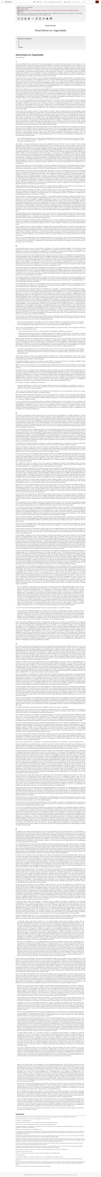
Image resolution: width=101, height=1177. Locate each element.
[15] (73, 767)
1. (18, 40)
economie (50, 10)
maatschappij (70, 10)
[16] (68, 926)
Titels (36, 1174)
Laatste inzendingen (55, 1174)
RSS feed (32, 1174)
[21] (59, 1101)
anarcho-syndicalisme (36, 10)
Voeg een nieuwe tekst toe (71, 1174)
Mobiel (62, 1174)
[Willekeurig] (77, 2)
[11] (37, 627)
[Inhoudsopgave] (34, 2)
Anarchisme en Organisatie (24, 38)
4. (18, 44)
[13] (37, 673)
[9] (40, 345)
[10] (41, 431)
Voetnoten (20, 47)
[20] (46, 1047)
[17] (68, 1002)
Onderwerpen (46, 1174)
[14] (39, 739)
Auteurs (40, 1174)
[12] (30, 630)
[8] (62, 317)
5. (18, 46)
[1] (39, 123)
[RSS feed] (74, 2)
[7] (65, 284)
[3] (46, 195)
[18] (23, 1009)
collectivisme (44, 10)
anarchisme (27, 10)
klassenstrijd (63, 10)
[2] (44, 181)
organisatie (76, 10)
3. (18, 43)
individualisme (56, 10)
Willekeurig (26, 1174)
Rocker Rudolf (24, 9)
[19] (50, 1015)
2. (18, 41)
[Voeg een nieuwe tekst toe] (79, 2)
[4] (24, 226)
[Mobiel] (72, 2)
